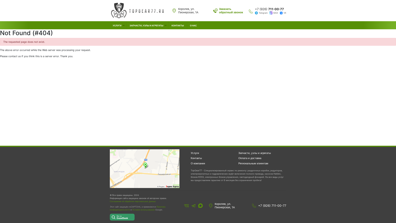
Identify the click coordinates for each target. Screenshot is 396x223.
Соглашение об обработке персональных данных (133, 201)
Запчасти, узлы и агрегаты (146, 25)
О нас (193, 25)
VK (285, 13)
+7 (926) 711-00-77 (272, 205)
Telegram (263, 13)
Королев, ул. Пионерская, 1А (225, 205)
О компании (198, 163)
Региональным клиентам (253, 163)
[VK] (186, 205)
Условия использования (143, 210)
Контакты (178, 25)
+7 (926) (269, 9)
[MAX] (200, 205)
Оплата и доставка (249, 158)
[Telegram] (193, 205)
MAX (275, 13)
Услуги (117, 25)
